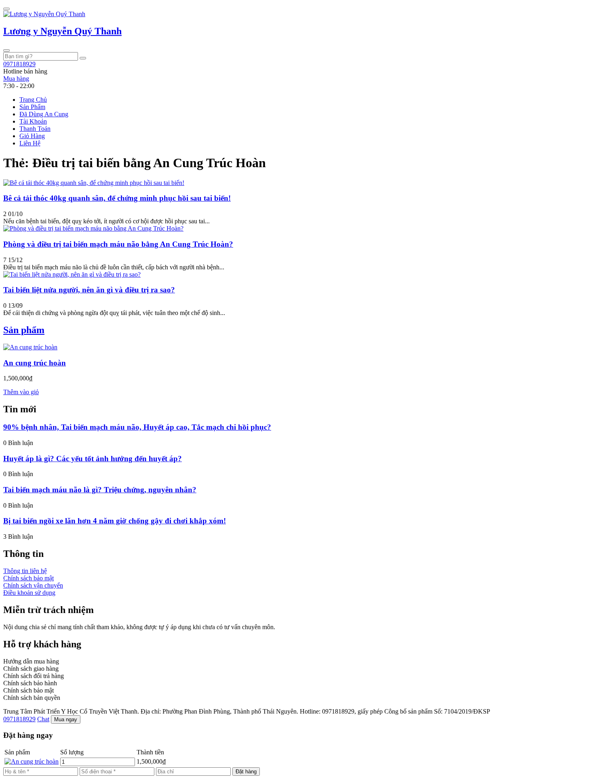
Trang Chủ (33, 99)
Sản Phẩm (32, 106)
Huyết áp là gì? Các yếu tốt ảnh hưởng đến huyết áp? (92, 458)
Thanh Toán (35, 128)
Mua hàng (16, 78)
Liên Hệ (29, 143)
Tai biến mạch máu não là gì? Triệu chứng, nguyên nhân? (99, 489)
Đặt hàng (246, 772)
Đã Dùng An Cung (43, 114)
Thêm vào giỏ (21, 391)
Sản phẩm (23, 330)
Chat (43, 719)
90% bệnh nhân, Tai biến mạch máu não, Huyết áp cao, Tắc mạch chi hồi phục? (137, 427)
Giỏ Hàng (32, 135)
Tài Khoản (33, 121)
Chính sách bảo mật (28, 578)
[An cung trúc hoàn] (30, 347)
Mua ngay (65, 719)
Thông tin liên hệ (25, 570)
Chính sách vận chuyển (33, 585)
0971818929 (19, 719)
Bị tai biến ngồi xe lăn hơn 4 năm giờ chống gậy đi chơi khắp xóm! (114, 521)
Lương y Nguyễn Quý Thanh (62, 31)
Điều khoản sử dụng (29, 592)
